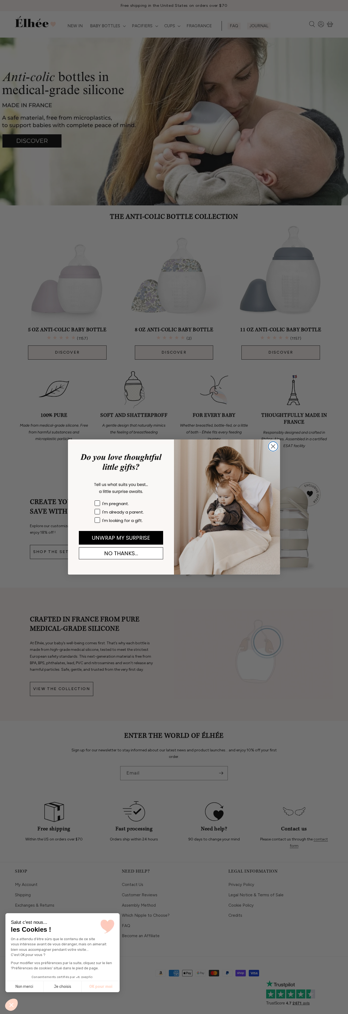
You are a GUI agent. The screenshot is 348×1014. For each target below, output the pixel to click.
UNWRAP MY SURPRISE (121, 538)
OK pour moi (100, 986)
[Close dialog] (273, 446)
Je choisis (62, 986)
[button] (11, 1004)
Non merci (24, 986)
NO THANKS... (121, 553)
